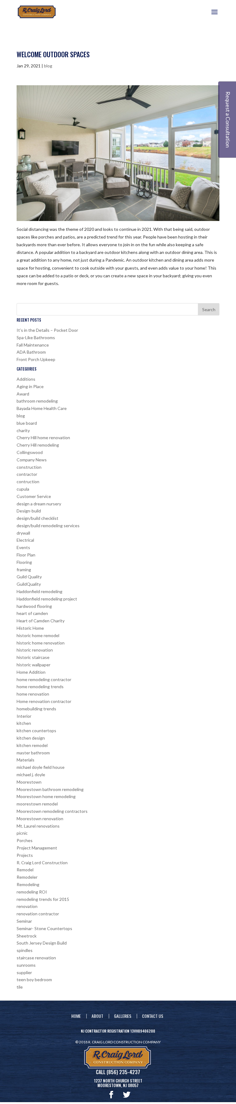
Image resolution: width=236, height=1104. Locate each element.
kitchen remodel (32, 745)
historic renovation (35, 649)
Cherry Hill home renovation (43, 437)
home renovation (33, 694)
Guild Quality (29, 576)
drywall (23, 533)
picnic (22, 833)
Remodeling (28, 884)
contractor (27, 474)
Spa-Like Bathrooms (36, 337)
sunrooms (26, 965)
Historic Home (30, 628)
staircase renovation (36, 957)
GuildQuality (29, 584)
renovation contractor (38, 913)
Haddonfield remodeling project (47, 598)
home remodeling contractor (44, 679)
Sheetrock (27, 935)
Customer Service (34, 496)
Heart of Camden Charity (41, 620)
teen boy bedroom (34, 979)
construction (29, 467)
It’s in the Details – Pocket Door (47, 330)
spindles (25, 950)
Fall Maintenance (33, 344)
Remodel (25, 869)
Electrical (25, 540)
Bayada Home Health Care (42, 408)
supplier (24, 972)
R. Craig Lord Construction (42, 862)
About (97, 1016)
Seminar (24, 921)
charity (23, 430)
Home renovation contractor (44, 701)
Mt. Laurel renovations (38, 826)
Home (76, 1016)
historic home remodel (38, 635)
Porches (25, 840)
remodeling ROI (32, 891)
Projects (25, 855)
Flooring (24, 562)
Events (23, 547)
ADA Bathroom (31, 352)
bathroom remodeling (37, 400)
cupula (23, 489)
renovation (27, 906)
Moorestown (29, 782)
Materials (25, 759)
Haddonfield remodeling (39, 591)
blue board (27, 423)
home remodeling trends (40, 686)
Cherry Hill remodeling (38, 445)
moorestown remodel (37, 803)
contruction (28, 481)
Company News (32, 459)
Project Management (37, 847)
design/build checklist (37, 518)
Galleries (122, 1016)
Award (23, 393)
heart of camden (32, 613)
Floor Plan (26, 554)
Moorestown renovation (40, 818)
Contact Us (152, 1016)
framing (24, 569)
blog (48, 65)
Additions (26, 379)
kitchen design (31, 738)
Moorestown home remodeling (46, 796)
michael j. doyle (31, 774)
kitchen (24, 723)
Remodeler (27, 877)
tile (20, 987)
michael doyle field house (41, 767)
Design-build (29, 510)
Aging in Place (30, 386)
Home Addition (31, 672)
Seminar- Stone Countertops (44, 928)
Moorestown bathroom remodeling (50, 789)
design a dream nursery (39, 503)
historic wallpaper (33, 664)
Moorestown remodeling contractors (52, 811)
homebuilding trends (36, 708)
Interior (24, 716)
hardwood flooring (34, 606)
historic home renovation (41, 642)
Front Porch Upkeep (36, 359)
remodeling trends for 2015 (43, 899)
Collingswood (30, 452)
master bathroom (33, 752)
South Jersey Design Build (42, 942)
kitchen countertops (36, 730)
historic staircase (33, 657)
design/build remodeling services (48, 525)
